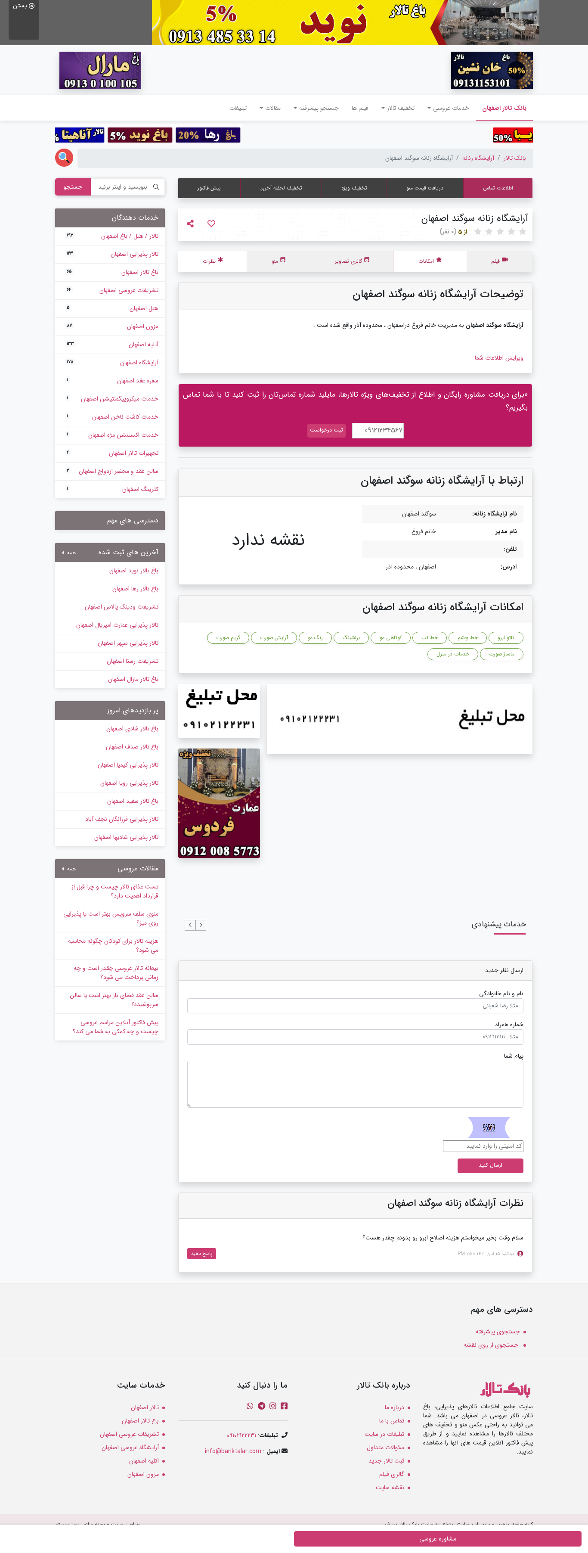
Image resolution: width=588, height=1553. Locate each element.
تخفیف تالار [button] (401, 108)
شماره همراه (509, 1024)
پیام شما (513, 1056)
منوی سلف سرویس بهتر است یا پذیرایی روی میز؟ (110, 918)
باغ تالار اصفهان (112, 272)
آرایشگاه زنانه (478, 158)
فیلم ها (360, 108)
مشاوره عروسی (437, 1539)
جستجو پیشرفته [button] (319, 108)
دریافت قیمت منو (424, 188)
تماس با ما (391, 1421)
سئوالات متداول (385, 1447)
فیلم (495, 261)
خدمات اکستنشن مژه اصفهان (112, 435)
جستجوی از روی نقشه (492, 1345)
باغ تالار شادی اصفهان (132, 728)
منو (275, 261)
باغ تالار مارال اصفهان (133, 679)
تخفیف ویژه (354, 188)
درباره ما (394, 1407)
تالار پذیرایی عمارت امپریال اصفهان (117, 625)
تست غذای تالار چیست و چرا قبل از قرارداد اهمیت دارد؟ (114, 891)
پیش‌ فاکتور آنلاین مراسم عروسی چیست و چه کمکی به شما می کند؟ (115, 1027)
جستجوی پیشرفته (498, 1331)
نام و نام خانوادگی (501, 993)
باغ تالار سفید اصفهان (132, 801)
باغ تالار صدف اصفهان (132, 747)
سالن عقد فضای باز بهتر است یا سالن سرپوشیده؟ (114, 1000)
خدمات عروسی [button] (451, 108)
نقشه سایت (390, 1487)
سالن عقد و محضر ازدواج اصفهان (112, 471)
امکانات (426, 261)
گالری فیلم (391, 1474)
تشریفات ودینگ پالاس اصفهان (121, 607)
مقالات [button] (273, 108)
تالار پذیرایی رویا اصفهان (129, 783)
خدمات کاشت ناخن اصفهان (112, 417)
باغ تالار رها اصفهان (135, 588)
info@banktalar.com (233, 1451)
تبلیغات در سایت (384, 1434)
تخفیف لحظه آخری (281, 188)
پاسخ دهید (201, 1254)
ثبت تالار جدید (386, 1461)
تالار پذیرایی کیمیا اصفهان (128, 765)
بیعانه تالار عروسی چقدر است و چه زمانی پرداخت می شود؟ (116, 972)
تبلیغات (238, 108)
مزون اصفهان (112, 326)
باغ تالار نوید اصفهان (133, 570)
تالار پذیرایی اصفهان (112, 254)
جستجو (73, 187)
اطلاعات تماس (498, 188)
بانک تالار (515, 158)
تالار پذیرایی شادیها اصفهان (126, 837)
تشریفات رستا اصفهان (132, 661)
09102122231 (241, 1435)
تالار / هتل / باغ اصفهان (112, 236)
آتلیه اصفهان (112, 344)
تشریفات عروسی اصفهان (112, 290)
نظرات (209, 261)
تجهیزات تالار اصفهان (112, 453)
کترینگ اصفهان (112, 489)
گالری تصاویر (348, 261)
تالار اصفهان (145, 1407)
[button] (200, 925)
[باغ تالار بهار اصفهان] (345, 22)
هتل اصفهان (112, 308)
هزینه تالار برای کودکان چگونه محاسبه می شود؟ (113, 945)
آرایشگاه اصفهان (112, 362)
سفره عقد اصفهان (112, 380)
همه (70, 553)
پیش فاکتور (209, 188)
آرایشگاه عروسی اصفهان (130, 1447)
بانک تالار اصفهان (501, 108)
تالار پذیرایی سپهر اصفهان (128, 643)
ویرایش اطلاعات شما (499, 358)
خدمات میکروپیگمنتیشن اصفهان (112, 399)
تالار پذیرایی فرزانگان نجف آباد (121, 819)
